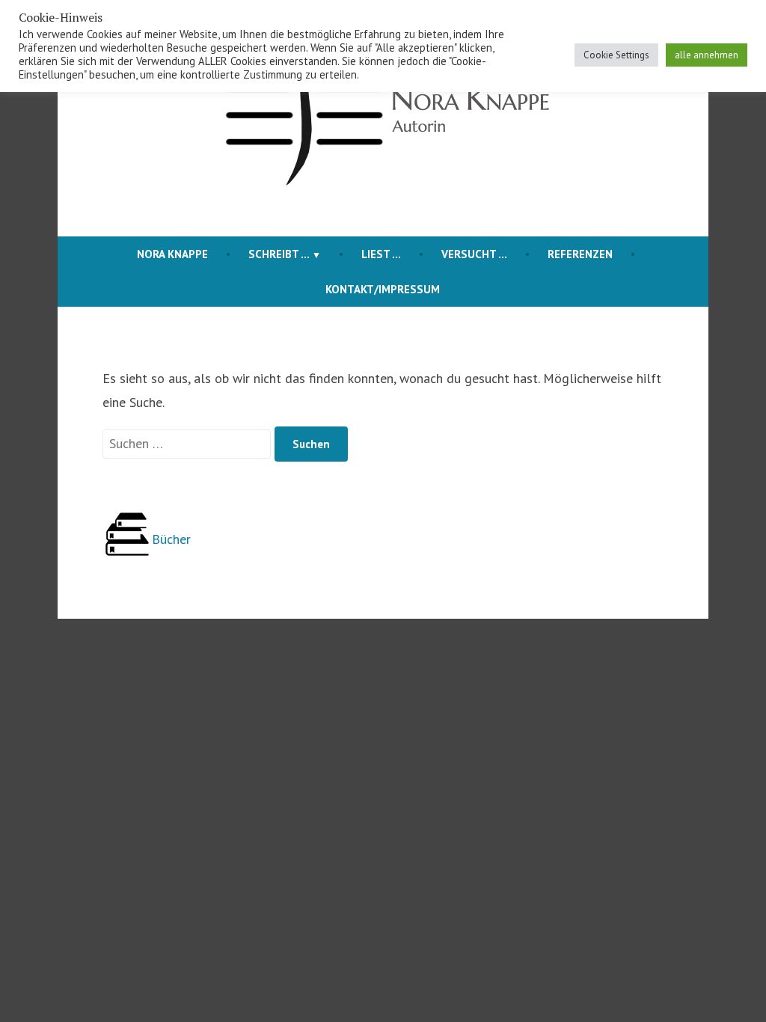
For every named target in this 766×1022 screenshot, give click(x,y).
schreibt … (279, 254)
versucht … (474, 254)
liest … (381, 254)
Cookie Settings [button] (616, 55)
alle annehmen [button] (706, 55)
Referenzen (580, 254)
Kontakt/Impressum (382, 289)
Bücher (171, 539)
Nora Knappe (172, 254)
